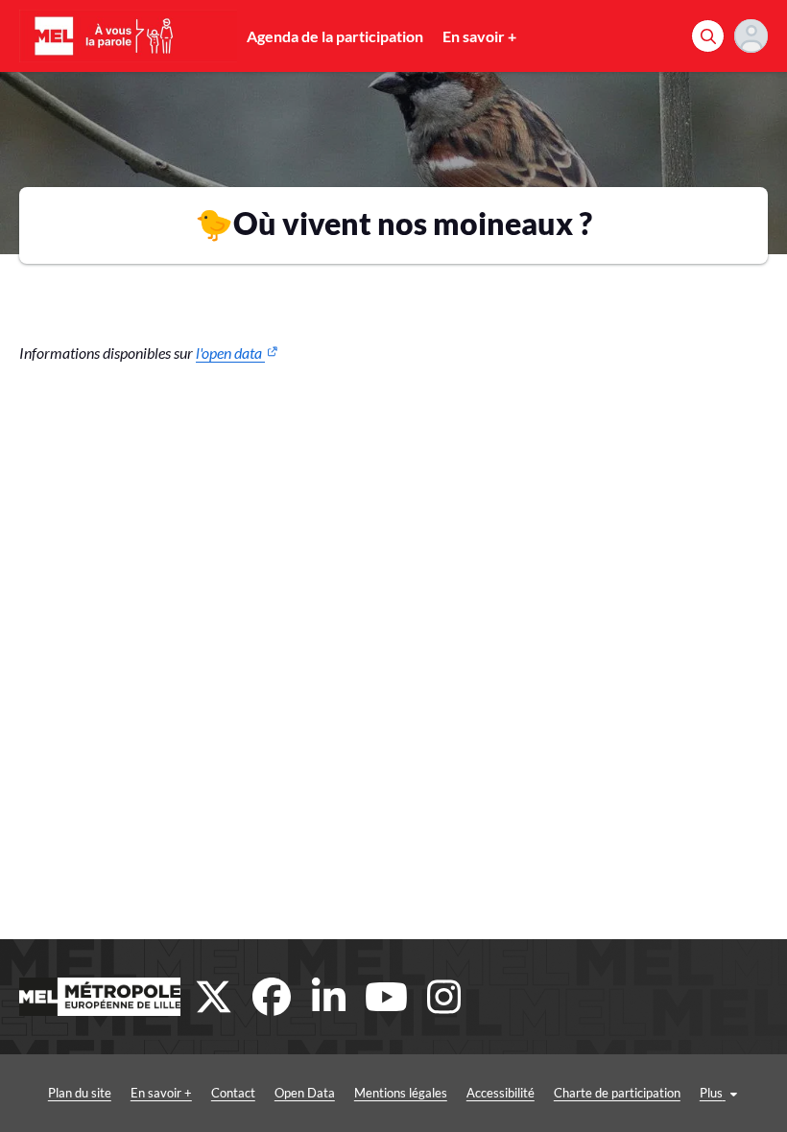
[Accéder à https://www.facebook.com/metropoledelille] (272, 997)
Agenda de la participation (335, 36)
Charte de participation (617, 1092)
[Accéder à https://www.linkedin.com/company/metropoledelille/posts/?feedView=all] (329, 997)
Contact (233, 1092)
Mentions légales (400, 1092)
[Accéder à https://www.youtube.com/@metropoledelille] (387, 997)
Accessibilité (500, 1092)
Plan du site (79, 1092)
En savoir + (479, 36)
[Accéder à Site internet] (99, 997)
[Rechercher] (708, 36)
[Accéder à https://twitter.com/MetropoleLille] (214, 997)
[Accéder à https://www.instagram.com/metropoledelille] (444, 997)
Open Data (304, 1092)
